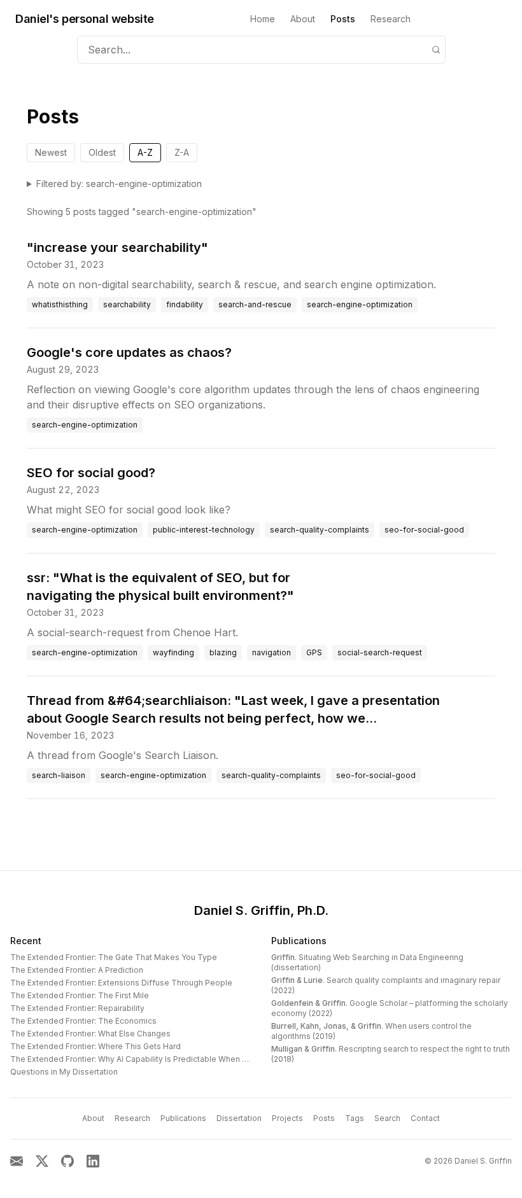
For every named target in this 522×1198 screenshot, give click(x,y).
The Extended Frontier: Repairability (77, 1008)
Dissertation (239, 1118)
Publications (299, 940)
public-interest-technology (204, 529)
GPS (314, 652)
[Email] (16, 1161)
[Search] (436, 49)
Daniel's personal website (84, 18)
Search (387, 1118)
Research (390, 18)
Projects (287, 1118)
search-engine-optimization (360, 304)
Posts (342, 18)
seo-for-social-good (424, 529)
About (302, 18)
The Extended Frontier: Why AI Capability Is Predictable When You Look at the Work (165, 1059)
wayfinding (173, 652)
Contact (425, 1118)
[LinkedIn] (93, 1161)
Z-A (181, 152)
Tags (354, 1118)
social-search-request (379, 652)
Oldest (102, 152)
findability (184, 304)
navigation (271, 652)
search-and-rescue (255, 304)
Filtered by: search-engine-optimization (119, 183)
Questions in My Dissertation (64, 1071)
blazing (223, 652)
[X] (42, 1161)
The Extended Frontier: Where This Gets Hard (95, 1046)
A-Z (145, 152)
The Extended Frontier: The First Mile (79, 995)
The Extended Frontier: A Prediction (76, 970)
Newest (51, 152)
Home (262, 18)
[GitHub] (67, 1161)
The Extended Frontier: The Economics (83, 1021)
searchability (127, 304)
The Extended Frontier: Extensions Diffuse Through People (121, 982)
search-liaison (58, 775)
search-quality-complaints (319, 529)
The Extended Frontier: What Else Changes (90, 1033)
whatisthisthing (60, 304)
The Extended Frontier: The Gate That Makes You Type (113, 957)
